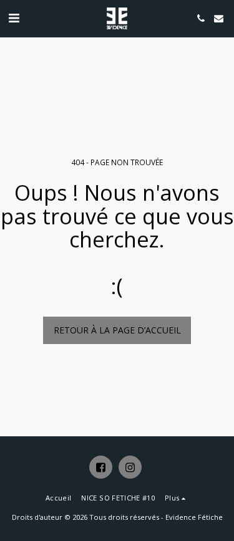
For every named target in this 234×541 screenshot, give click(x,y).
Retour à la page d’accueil (117, 330)
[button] (13, 18)
